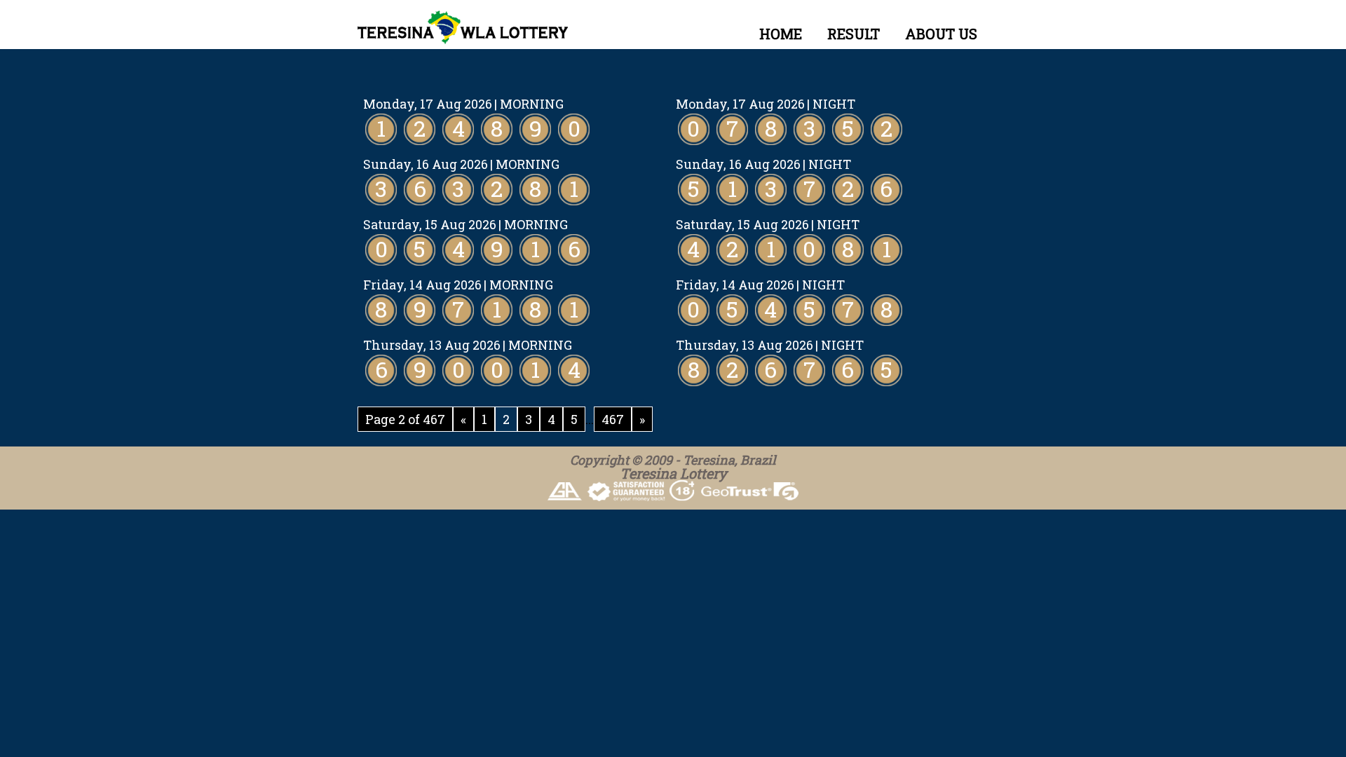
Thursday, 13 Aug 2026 (432, 345)
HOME (780, 34)
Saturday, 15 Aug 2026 (429, 224)
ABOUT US (941, 34)
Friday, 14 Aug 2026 (422, 284)
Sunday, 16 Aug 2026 (425, 164)
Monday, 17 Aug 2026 (427, 103)
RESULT (853, 34)
